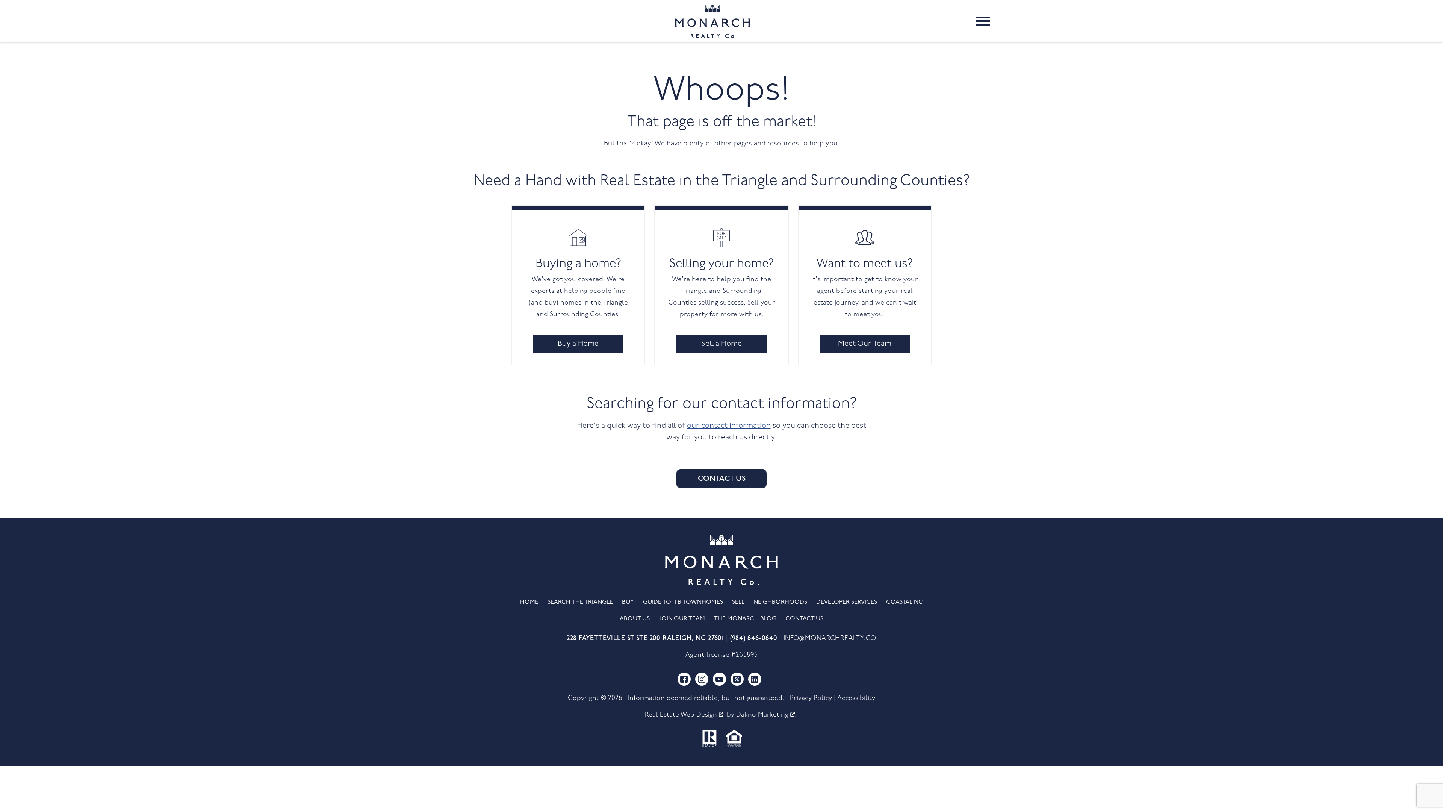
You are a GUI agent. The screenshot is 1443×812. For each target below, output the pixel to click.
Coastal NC (904, 602)
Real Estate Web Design (682, 715)
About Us (635, 619)
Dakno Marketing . (766, 715)
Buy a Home (578, 344)
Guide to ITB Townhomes (683, 602)
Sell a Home (721, 344)
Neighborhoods (780, 602)
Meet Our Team (864, 344)
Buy (628, 602)
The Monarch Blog (745, 619)
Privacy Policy (811, 698)
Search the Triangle (580, 602)
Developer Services (846, 602)
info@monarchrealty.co (830, 638)
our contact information (729, 426)
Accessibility (856, 698)
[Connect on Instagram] (701, 679)
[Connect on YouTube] (719, 679)
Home (529, 602)
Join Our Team (682, 619)
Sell (738, 602)
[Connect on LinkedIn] (754, 679)
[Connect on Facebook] (684, 679)
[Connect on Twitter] (737, 679)
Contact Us (722, 478)
